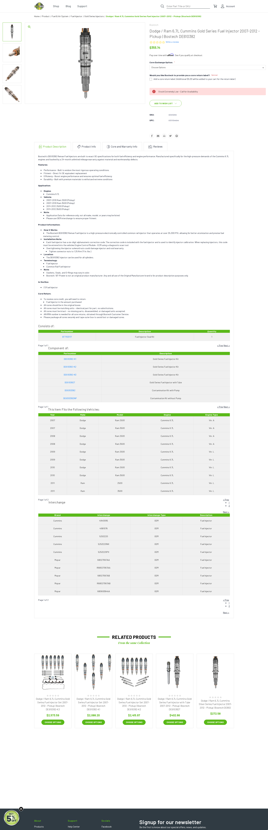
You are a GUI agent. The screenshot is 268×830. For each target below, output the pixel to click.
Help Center (74, 826)
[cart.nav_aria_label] (215, 6)
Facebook (106, 826)
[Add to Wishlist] (56, 683)
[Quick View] (49, 683)
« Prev (220, 345)
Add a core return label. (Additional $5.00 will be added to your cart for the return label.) (195, 79)
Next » (227, 345)
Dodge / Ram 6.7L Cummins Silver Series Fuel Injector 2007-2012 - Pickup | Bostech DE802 (215, 704)
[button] (12, 818)
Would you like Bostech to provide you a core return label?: (184, 75)
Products (39, 826)
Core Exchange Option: (162, 62)
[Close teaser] (21, 809)
